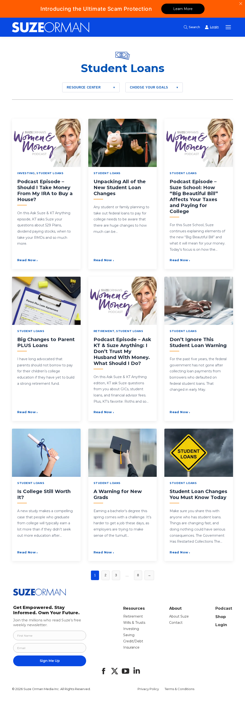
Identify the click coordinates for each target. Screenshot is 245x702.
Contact (176, 622)
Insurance (131, 647)
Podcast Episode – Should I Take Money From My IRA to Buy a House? (45, 190)
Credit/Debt (133, 641)
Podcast (223, 608)
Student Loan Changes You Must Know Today (198, 494)
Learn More (183, 9)
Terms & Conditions (179, 689)
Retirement (104, 331)
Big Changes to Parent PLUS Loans (46, 342)
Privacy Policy (148, 689)
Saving (128, 635)
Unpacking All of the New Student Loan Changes (120, 187)
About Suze (179, 616)
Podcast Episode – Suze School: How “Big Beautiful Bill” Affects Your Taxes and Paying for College (194, 196)
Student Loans (49, 173)
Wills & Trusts (134, 622)
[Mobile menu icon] (228, 27)
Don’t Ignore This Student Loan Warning (198, 342)
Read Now (27, 260)
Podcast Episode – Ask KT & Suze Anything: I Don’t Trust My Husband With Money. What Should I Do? (122, 351)
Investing (26, 173)
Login (221, 625)
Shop (220, 616)
